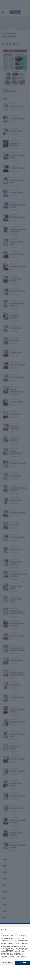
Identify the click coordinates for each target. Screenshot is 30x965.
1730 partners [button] (11, 934)
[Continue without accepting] (1, 925)
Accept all (22, 963)
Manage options (7, 963)
